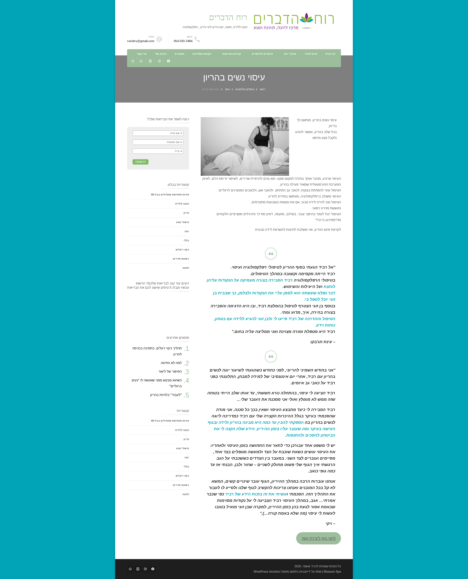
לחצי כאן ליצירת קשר (318, 538)
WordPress (261, 571)
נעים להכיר (310, 53)
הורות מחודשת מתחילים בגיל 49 (170, 194)
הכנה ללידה (182, 203)
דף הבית (330, 53)
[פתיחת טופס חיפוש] (133, 61)
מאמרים (179, 53)
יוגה (187, 231)
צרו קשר (142, 53)
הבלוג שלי (161, 53)
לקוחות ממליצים (202, 53)
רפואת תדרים (181, 258)
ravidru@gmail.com (140, 41)
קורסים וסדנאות (231, 53)
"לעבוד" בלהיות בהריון (166, 395)
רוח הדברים (228, 17)
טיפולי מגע (182, 222)
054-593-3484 (183, 41)
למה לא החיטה (171, 363)
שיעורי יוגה (290, 53)
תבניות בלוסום (298, 571)
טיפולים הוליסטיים (262, 53)
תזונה (185, 267)
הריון (186, 212)
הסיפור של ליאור (170, 371)
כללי (186, 240)
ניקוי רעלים (182, 249)
